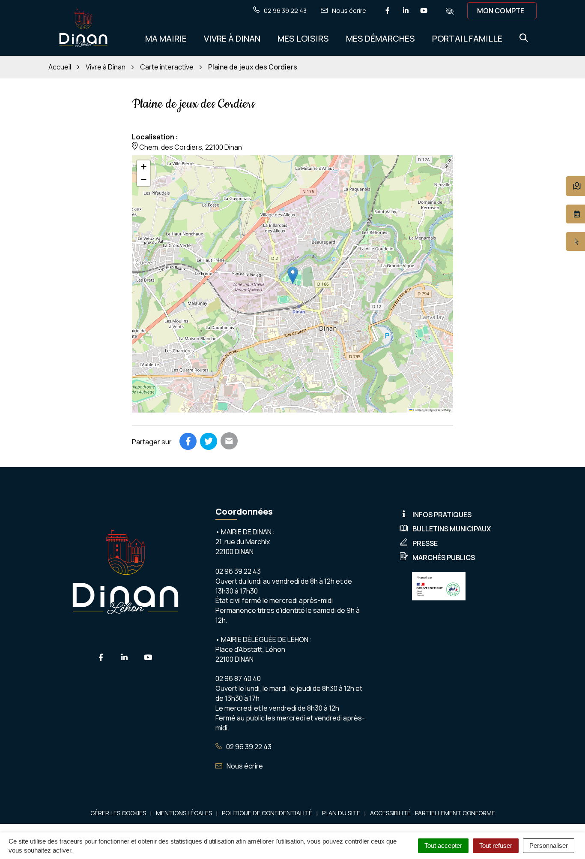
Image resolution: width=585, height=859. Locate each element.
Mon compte (500, 10)
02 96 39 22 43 (248, 746)
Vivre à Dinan (232, 38)
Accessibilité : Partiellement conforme (432, 813)
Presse (425, 543)
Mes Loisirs (303, 38)
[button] (292, 275)
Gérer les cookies (118, 813)
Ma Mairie (166, 38)
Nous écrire (244, 766)
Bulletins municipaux (451, 528)
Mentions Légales (184, 813)
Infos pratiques (442, 514)
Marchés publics (443, 557)
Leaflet (417, 409)
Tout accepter (443, 845)
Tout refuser (495, 845)
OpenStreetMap (440, 409)
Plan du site (341, 813)
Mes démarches (380, 38)
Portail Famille (467, 38)
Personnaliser (548, 845)
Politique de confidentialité (267, 813)
